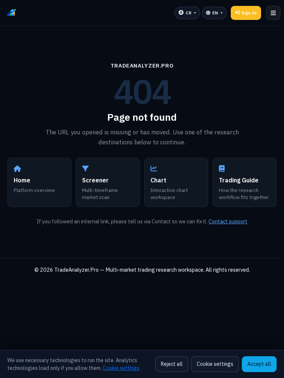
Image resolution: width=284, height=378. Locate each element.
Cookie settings (121, 368)
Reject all (172, 364)
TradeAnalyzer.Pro (142, 65)
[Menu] (273, 13)
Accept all (259, 364)
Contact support (228, 221)
